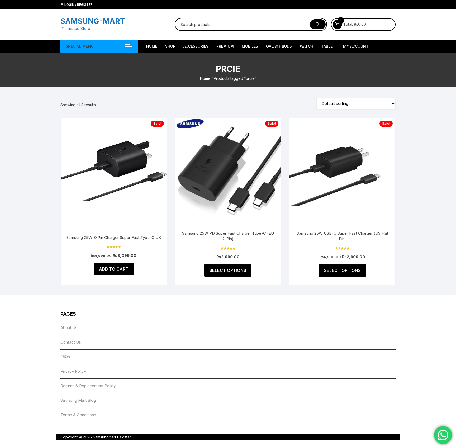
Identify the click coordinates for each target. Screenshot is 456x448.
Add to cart (113, 269)
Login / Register (78, 5)
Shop (170, 46)
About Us (68, 327)
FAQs (65, 356)
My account (356, 46)
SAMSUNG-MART (92, 21)
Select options (228, 270)
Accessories (195, 46)
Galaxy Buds (279, 46)
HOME (151, 46)
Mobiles (250, 46)
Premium (225, 46)
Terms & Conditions (78, 414)
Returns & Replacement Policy (88, 385)
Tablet (328, 46)
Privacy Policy (73, 371)
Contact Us (70, 342)
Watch (306, 46)
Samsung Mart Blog (78, 400)
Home (205, 78)
